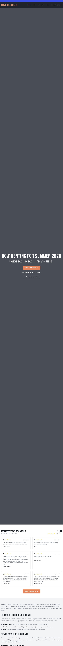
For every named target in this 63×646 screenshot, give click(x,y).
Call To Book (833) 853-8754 (30, 273)
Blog (34, 5)
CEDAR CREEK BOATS (9, 5)
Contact (41, 5)
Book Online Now (56, 5)
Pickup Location (32, 277)
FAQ (47, 5)
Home (29, 5)
